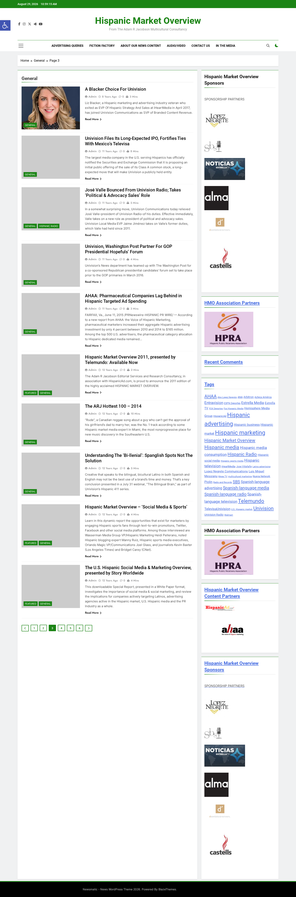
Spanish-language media (246, 487)
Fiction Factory (102, 46)
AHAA (210, 396)
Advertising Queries (67, 46)
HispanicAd (219, 416)
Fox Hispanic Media (233, 408)
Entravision (213, 402)
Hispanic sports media (232, 461)
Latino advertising (261, 466)
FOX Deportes (216, 408)
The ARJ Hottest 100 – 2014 (113, 406)
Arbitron (248, 397)
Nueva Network (261, 476)
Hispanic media (221, 447)
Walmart (228, 515)
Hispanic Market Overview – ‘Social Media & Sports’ (136, 506)
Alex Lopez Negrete (227, 397)
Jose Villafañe (244, 466)
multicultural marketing (240, 476)
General (30, 125)
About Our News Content (141, 46)
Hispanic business (247, 425)
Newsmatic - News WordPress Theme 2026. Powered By (120, 889)
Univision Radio (214, 514)
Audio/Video (176, 46)
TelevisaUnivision (217, 509)
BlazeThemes (167, 889)
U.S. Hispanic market (242, 509)
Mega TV (222, 476)
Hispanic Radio (48, 226)
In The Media (225, 46)
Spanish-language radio (225, 494)
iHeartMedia (228, 466)
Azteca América (263, 397)
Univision (263, 508)
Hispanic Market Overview (148, 20)
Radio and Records (222, 482)
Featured (30, 393)
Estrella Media (252, 403)
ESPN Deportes (232, 403)
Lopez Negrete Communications (226, 471)
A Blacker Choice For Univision (115, 89)
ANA (240, 397)
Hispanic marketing (240, 432)
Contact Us (200, 46)
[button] (5, 25)
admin (92, 97)
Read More (92, 119)
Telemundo (251, 501)
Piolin (208, 482)
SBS (236, 481)
